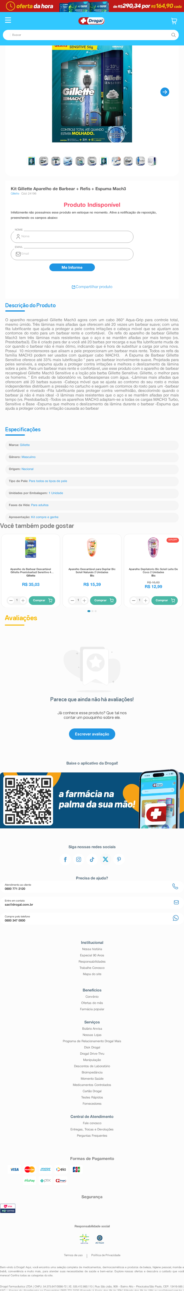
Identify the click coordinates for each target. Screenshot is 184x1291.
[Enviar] (72, 267)
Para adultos (39, 505)
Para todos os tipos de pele (48, 481)
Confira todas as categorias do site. (32, 1275)
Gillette (25, 445)
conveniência (15, 1271)
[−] (11, 600)
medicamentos (92, 1267)
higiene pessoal (162, 1267)
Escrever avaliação (92, 734)
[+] (23, 600)
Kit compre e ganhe (44, 517)
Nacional (28, 469)
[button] (8, 20)
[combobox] (91, 35)
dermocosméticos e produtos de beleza (127, 1267)
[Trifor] (92, 6)
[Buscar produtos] (173, 35)
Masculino (28, 457)
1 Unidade (56, 493)
